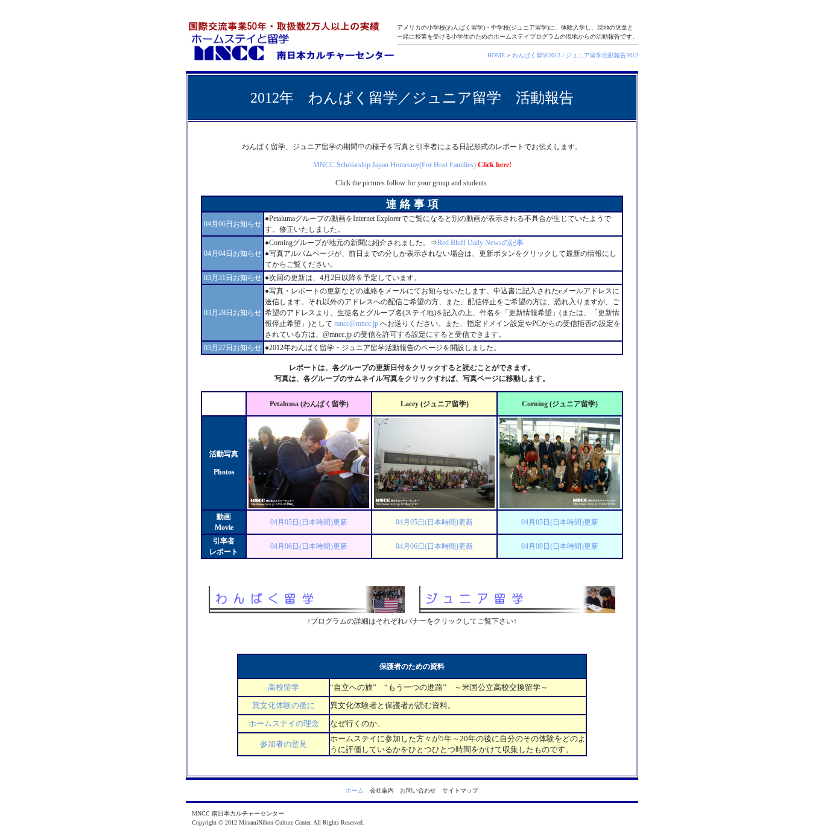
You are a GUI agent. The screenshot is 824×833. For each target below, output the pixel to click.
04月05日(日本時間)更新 (308, 522)
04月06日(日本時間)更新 (308, 546)
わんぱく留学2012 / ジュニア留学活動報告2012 (575, 55)
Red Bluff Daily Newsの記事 (480, 242)
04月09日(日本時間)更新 (559, 546)
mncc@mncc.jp (356, 323)
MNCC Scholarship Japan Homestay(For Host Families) (394, 165)
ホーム (355, 790)
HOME (496, 55)
